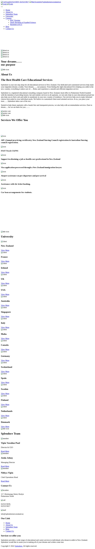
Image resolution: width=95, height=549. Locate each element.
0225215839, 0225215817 (19, 2)
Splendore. (19, 546)
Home (8, 10)
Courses (8, 18)
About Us (9, 12)
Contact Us (10, 29)
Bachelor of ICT (16, 25)
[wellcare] (7, 4)
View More (5, 250)
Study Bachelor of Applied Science (23, 22)
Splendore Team (11, 14)
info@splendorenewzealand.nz (49, 2)
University (9, 16)
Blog (7, 27)
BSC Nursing (15, 20)
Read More (5, 451)
